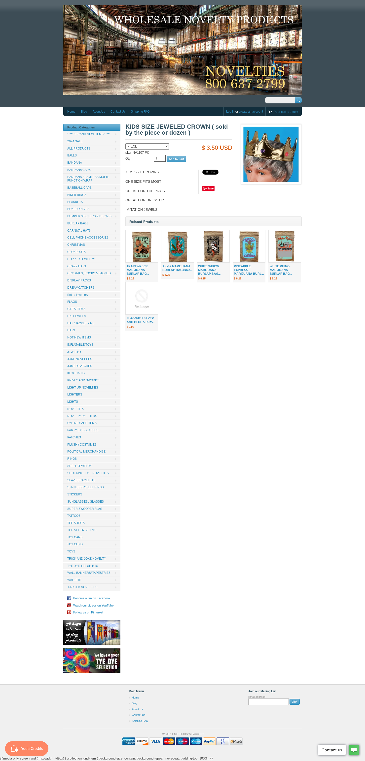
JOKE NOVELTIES (79, 359)
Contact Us (117, 111)
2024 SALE (75, 141)
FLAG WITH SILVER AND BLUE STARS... (141, 320)
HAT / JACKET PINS (80, 323)
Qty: (128, 158)
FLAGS (72, 302)
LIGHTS (72, 401)
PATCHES (74, 437)
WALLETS (74, 580)
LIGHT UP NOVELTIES (82, 387)
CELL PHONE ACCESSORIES (88, 237)
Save (210, 188)
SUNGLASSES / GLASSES (85, 501)
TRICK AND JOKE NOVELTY (86, 558)
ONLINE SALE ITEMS (82, 423)
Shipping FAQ (140, 111)
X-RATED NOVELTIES (82, 587)
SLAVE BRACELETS (81, 480)
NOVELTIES (75, 409)
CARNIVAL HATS (79, 230)
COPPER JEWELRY (81, 259)
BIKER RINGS (76, 195)
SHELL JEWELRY (79, 466)
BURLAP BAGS (77, 223)
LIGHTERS (74, 394)
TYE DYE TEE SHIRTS (82, 566)
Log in (230, 111)
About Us (99, 111)
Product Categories (81, 127)
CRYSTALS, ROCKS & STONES (89, 273)
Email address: (257, 696)
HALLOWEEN (76, 316)
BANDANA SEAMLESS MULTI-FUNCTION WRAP (88, 179)
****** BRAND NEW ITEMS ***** (88, 134)
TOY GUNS (75, 544)
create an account (251, 111)
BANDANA (74, 162)
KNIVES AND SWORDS (83, 380)
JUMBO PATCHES (79, 366)
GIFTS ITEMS (76, 309)
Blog (84, 111)
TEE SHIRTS (76, 523)
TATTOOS (73, 515)
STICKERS (74, 494)
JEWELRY (74, 352)
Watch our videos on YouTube (93, 605)
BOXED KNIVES (78, 209)
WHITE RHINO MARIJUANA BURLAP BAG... (281, 270)
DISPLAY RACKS (79, 280)
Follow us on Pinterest (88, 612)
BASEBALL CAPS (79, 187)
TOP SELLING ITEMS (81, 530)
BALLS (72, 155)
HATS (71, 330)
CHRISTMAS (76, 244)
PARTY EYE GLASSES (82, 430)
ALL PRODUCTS (78, 148)
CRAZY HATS (76, 266)
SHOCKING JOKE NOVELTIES (88, 473)
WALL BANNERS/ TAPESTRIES (88, 573)
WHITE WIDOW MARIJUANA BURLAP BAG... (209, 270)
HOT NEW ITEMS (79, 337)
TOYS (71, 551)
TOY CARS (74, 537)
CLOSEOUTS (76, 252)
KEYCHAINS (76, 373)
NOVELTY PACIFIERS (82, 416)
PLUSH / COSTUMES (82, 444)
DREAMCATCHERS (81, 287)
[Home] (182, 93)
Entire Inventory (77, 295)
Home (71, 111)
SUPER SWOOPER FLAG (84, 509)
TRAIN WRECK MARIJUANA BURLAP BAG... (138, 270)
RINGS (72, 458)
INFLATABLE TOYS (80, 344)
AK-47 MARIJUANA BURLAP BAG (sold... (177, 268)
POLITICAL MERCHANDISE (86, 451)
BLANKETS (75, 202)
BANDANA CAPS (79, 170)
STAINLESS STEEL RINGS (85, 487)
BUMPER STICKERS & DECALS (89, 216)
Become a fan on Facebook (91, 598)
